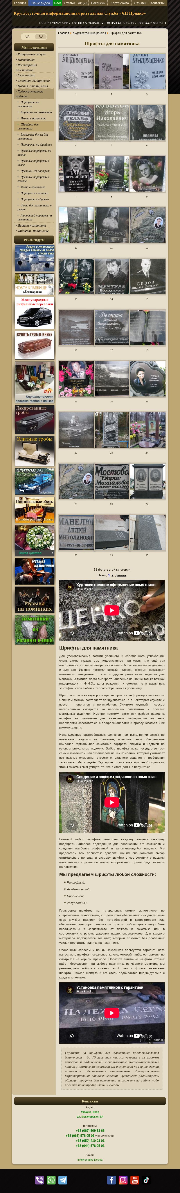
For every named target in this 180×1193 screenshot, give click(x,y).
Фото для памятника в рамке (35, 207)
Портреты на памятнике (28, 104)
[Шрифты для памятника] (147, 123)
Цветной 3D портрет (35, 171)
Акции (82, 3)
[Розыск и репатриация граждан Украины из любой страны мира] (34, 271)
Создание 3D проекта (34, 80)
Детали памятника (32, 225)
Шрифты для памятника (28, 126)
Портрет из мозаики (34, 193)
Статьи (69, 3)
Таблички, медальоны (33, 230)
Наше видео (40, 3)
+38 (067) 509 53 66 (90, 1130)
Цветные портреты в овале (33, 163)
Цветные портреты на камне (34, 152)
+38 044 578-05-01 (151, 23)
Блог (57, 3)
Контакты (157, 3)
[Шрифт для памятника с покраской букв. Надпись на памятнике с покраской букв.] (147, 72)
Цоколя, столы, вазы (33, 86)
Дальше (120, 575)
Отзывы (140, 3)
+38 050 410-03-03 (119, 23)
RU (41, 36)
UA (27, 36)
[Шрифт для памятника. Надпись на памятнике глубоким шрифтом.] (111, 72)
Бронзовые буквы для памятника (33, 136)
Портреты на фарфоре (36, 144)
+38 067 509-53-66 (53, 23)
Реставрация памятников (26, 67)
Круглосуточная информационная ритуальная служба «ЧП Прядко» (80, 13)
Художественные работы (29, 93)
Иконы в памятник (33, 118)
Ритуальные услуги (32, 54)
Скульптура (26, 75)
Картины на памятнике (36, 112)
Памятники (26, 59)
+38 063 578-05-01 (86, 23)
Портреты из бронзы (35, 199)
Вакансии (98, 3)
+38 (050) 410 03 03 (90, 1140)
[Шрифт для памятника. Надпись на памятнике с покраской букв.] (76, 72)
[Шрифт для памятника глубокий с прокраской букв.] (111, 123)
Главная (20, 3)
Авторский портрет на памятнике (35, 217)
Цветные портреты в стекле (33, 179)
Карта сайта (120, 3)
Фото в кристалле (33, 187)
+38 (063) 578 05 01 (80, 1135)
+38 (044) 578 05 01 (90, 1146)
